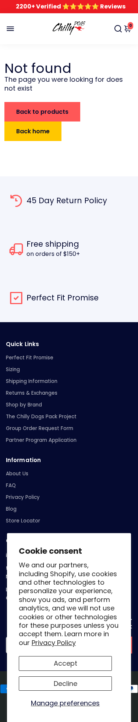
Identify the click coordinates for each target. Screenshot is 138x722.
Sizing (13, 369)
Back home (33, 131)
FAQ (11, 485)
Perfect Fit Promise (29, 357)
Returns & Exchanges (31, 393)
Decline (65, 683)
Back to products (42, 112)
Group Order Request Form (39, 428)
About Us (17, 473)
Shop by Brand (24, 404)
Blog (11, 509)
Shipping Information (31, 381)
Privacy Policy (54, 642)
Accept (65, 663)
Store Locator (23, 520)
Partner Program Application (41, 440)
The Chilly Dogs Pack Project (41, 416)
